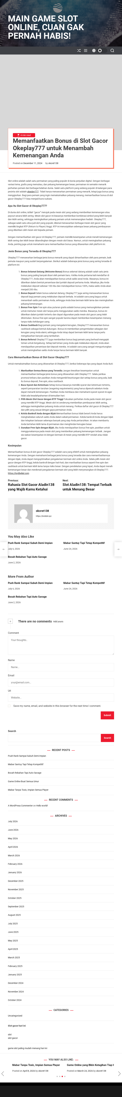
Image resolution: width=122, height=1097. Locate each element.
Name (11, 660)
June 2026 (13, 830)
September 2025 (16, 906)
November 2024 (16, 991)
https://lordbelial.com (18, 473)
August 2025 (14, 915)
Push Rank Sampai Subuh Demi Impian (30, 543)
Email (11, 675)
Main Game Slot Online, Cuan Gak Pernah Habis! (46, 27)
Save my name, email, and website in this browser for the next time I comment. (57, 705)
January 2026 (15, 872)
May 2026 (13, 838)
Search (12, 731)
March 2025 (14, 957)
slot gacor (13, 1038)
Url (9, 690)
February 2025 (15, 966)
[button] (2, 1074)
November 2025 (16, 889)
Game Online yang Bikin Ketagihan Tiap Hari (88, 1065)
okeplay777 (33, 191)
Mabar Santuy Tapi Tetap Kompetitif (84, 543)
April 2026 (13, 847)
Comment (13, 632)
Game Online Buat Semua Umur (23, 781)
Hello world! (42, 805)
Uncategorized (15, 1015)
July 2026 (13, 821)
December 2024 (15, 983)
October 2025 (14, 898)
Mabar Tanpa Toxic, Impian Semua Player (28, 790)
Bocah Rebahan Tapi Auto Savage (27, 556)
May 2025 (13, 940)
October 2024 (14, 1000)
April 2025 (13, 949)
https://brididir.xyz (43, 516)
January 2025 (15, 974)
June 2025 (13, 932)
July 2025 (13, 923)
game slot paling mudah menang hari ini (27, 1048)
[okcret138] (23, 513)
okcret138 (53, 163)
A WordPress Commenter (20, 805)
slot (10, 1034)
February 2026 (15, 864)
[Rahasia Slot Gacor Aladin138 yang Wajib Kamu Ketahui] (4, 549)
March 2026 (14, 855)
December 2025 (15, 881)
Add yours (58, 621)
